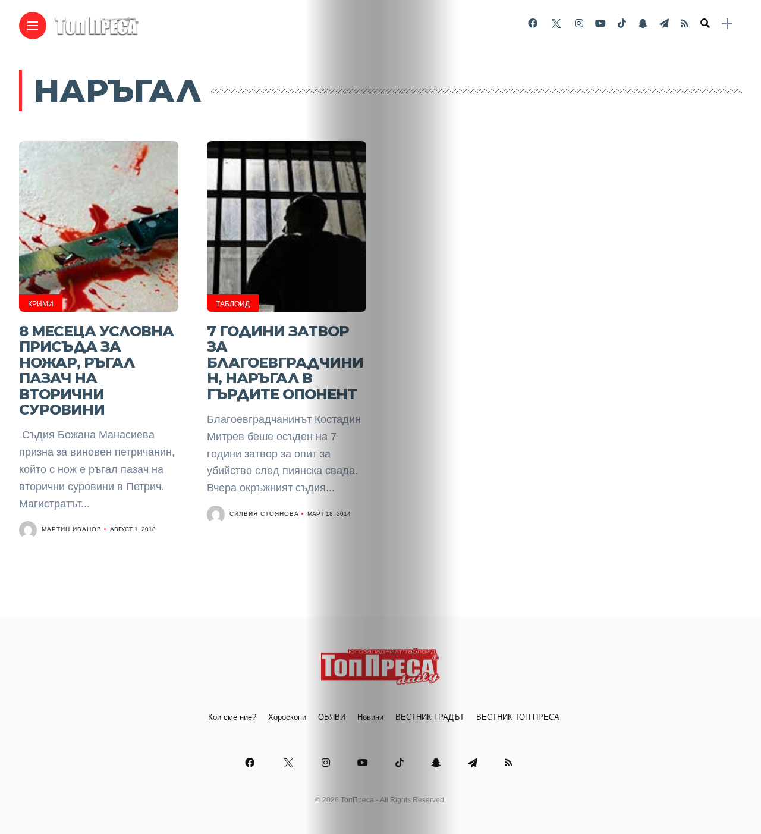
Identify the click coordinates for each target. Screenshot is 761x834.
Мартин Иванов (72, 529)
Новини (370, 717)
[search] (705, 23)
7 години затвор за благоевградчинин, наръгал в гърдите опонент (285, 362)
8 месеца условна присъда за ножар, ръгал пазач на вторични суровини (96, 370)
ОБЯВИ (331, 717)
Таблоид (233, 304)
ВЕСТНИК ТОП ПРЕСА (517, 717)
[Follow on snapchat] (642, 23)
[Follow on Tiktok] (622, 23)
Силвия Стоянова (264, 513)
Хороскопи (287, 717)
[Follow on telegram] (664, 23)
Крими (41, 304)
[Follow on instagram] (579, 23)
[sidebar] (727, 24)
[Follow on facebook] (532, 23)
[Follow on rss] (684, 23)
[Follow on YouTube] (600, 23)
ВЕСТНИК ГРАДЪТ (429, 717)
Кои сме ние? (232, 717)
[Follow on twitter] (555, 23)
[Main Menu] (32, 26)
